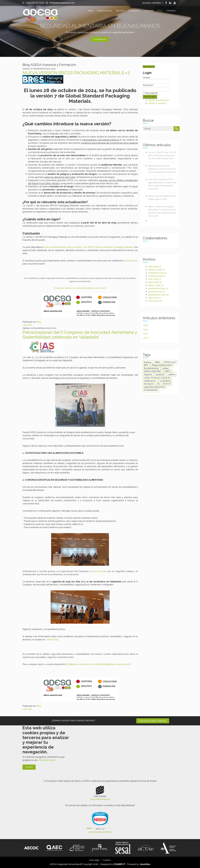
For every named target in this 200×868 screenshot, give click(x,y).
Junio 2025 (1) (155, 282)
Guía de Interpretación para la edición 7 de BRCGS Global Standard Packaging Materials (88, 247)
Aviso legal (94, 860)
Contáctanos (99, 39)
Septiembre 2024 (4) (158, 294)
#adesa (148, 362)
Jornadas (148, 10)
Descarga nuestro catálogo (152, 721)
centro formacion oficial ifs (157, 377)
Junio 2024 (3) (155, 301)
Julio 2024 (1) (154, 297)
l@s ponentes (100, 571)
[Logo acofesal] (100, 847)
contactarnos (52, 639)
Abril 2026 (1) (154, 266)
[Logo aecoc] (31, 847)
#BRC (158, 362)
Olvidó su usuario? (157, 103)
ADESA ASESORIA (152, 371)
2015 (145, 325)
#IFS (146, 365)
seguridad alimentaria (154, 387)
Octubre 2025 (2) (156, 276)
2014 (145, 329)
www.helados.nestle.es (100, 832)
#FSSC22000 (170, 362)
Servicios (120, 10)
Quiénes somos (104, 10)
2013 (145, 333)
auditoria (160, 374)
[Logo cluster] (77, 847)
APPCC (168, 371)
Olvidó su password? (158, 100)
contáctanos (131, 260)
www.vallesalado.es (100, 799)
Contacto (171, 10)
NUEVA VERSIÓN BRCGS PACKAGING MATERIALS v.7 (76, 72)
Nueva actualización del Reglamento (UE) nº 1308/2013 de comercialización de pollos (162, 169)
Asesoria (148, 374)
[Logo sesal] (123, 847)
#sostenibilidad (151, 368)
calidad (171, 374)
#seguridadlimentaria (162, 365)
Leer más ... (28, 325)
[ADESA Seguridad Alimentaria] (40, 15)
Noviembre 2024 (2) (158, 288)
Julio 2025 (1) (154, 279)
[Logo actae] (145, 847)
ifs (159, 384)
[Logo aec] (54, 847)
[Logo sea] (168, 847)
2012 (145, 338)
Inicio (90, 10)
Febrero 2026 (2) (156, 269)
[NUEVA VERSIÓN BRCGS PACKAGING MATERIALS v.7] (42, 79)
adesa (165, 368)
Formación (134, 10)
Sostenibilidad (151, 390)
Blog (160, 10)
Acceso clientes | (152, 2)
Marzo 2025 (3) (155, 285)
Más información (47, 760)
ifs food (167, 384)
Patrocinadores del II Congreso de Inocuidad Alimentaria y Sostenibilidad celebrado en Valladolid (79, 335)
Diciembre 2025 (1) (157, 273)
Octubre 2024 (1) (156, 291)
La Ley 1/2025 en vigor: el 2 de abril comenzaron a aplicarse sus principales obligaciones (162, 155)
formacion (149, 384)
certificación (150, 381)
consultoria (165, 381)
